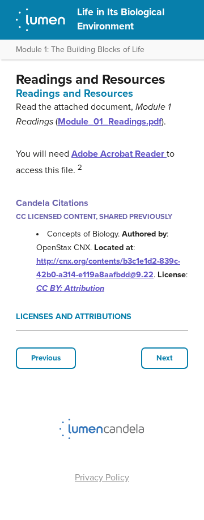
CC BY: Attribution (70, 288)
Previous (46, 358)
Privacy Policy (102, 477)
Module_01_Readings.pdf (110, 121)
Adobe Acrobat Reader (119, 154)
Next (164, 358)
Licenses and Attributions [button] (73, 316)
